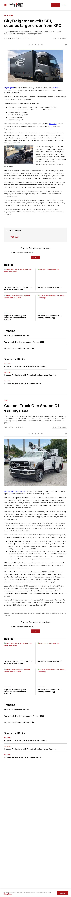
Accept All (62, 893)
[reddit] (38, 45)
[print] (66, 45)
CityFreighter (9, 88)
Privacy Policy (8, 894)
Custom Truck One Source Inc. (15, 491)
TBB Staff (7, 38)
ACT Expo (52, 124)
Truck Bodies (8, 15)
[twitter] (35, 45)
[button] (5, 5)
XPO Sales (55, 88)
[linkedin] (32, 45)
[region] (35, 893)
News (5, 400)
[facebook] (29, 45)
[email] (42, 45)
